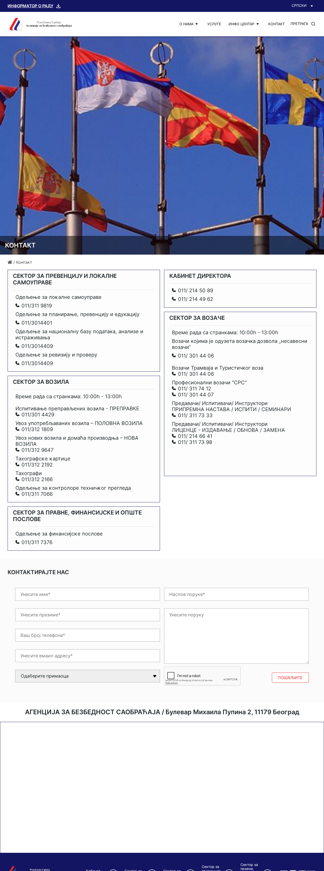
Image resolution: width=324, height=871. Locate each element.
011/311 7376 (37, 542)
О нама (186, 24)
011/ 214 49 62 (195, 299)
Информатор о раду (30, 5)
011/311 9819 (37, 306)
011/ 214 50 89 (195, 290)
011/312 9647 (37, 450)
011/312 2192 (37, 465)
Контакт (276, 24)
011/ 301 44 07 (196, 395)
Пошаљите (290, 677)
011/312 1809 (37, 429)
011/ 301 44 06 (196, 356)
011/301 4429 (38, 415)
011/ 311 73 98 (195, 442)
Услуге (214, 24)
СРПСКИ (299, 5)
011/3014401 (37, 323)
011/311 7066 (37, 494)
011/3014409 (37, 346)
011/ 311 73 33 (195, 415)
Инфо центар (241, 24)
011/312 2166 (37, 479)
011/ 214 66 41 (195, 436)
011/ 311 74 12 (194, 389)
